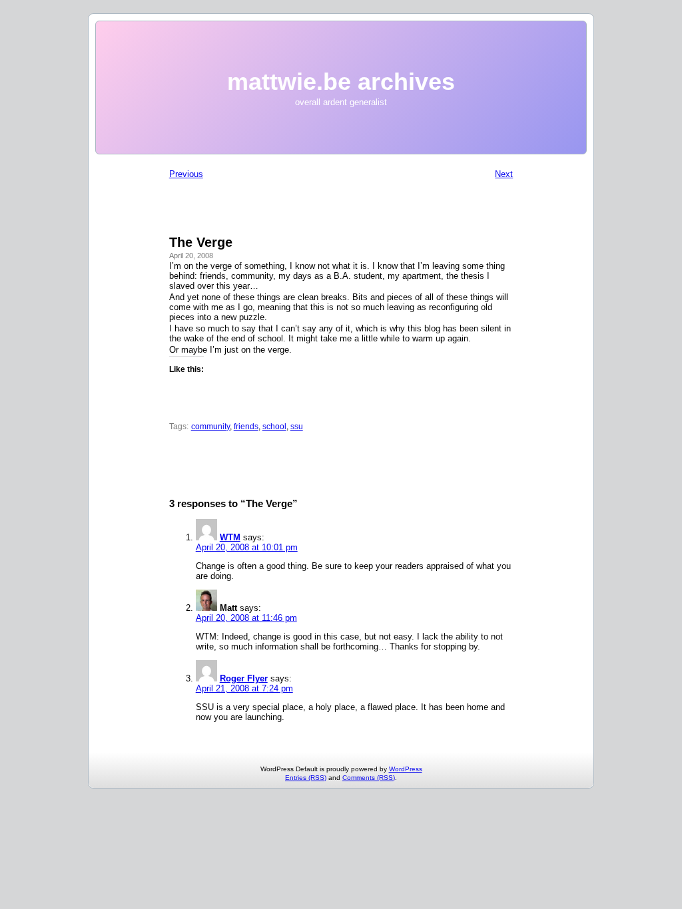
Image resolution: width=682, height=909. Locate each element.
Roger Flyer (244, 678)
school (274, 426)
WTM (230, 537)
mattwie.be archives (341, 81)
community (210, 426)
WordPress (405, 769)
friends (246, 426)
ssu (296, 426)
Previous (186, 174)
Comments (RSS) (368, 777)
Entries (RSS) (305, 777)
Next (504, 174)
